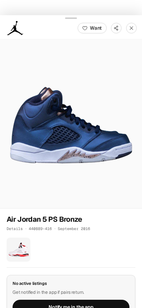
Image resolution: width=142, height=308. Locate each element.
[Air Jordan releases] (15, 27)
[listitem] (18, 249)
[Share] (116, 27)
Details (15, 228)
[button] (71, 123)
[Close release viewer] (131, 27)
